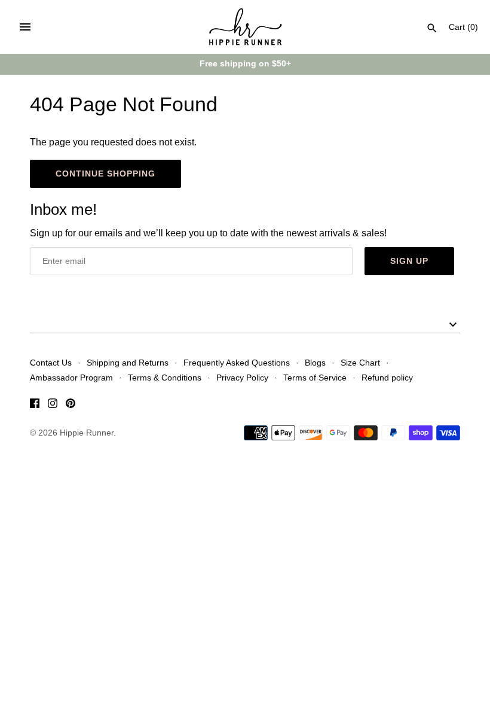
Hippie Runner (87, 432)
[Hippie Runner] (245, 27)
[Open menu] (25, 27)
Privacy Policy (242, 377)
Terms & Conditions (164, 377)
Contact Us (51, 362)
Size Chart (360, 362)
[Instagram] (52, 405)
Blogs (315, 362)
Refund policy (387, 377)
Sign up (409, 261)
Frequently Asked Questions (236, 362)
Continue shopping (105, 173)
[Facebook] (34, 405)
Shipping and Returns (128, 362)
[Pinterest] (70, 405)
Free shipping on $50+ (245, 63)
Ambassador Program (71, 377)
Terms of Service (315, 377)
